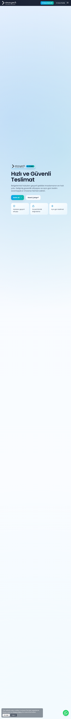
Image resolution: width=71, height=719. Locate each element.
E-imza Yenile (60, 3)
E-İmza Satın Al (47, 3)
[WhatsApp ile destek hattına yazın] (66, 714)
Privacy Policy (17, 712)
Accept (6, 715)
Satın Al (16, 197)
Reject (14, 715)
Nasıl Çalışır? (33, 197)
